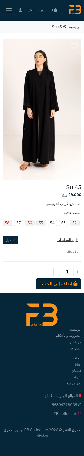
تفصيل (10, 240)
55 (41, 223)
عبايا (78, 364)
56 (30, 223)
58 (7, 223)
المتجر (76, 358)
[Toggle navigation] (9, 10)
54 (52, 223)
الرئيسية (75, 27)
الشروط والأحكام (68, 336)
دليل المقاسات (67, 240)
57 (19, 223)
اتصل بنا (75, 348)
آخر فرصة (73, 383)
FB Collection (36, 430)
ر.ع (43, 10)
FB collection (65, 414)
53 (63, 223)
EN (30, 10)
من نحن (75, 342)
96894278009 (64, 405)
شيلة (77, 377)
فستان (76, 371)
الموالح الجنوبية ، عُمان (61, 396)
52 (75, 223)
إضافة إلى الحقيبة (56, 283)
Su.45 (57, 27)
